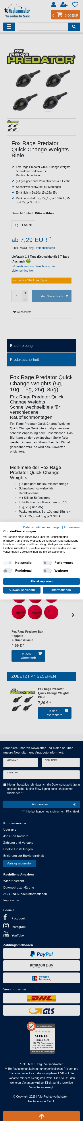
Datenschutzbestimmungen (42, 527)
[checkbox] (7, 563)
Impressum (72, 527)
